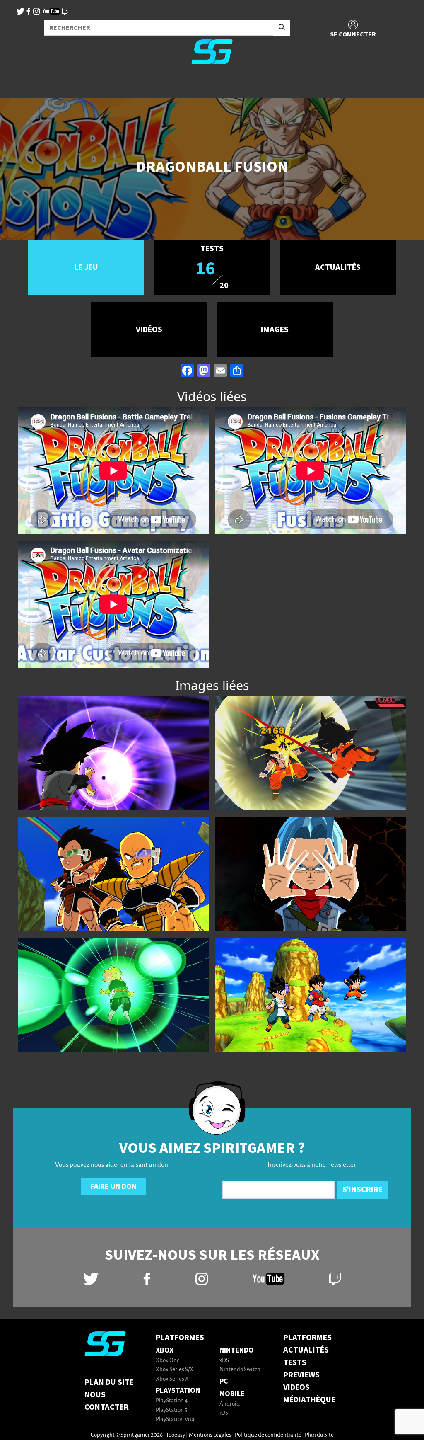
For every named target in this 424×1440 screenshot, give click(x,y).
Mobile (232, 1394)
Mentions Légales (210, 1435)
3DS (224, 1361)
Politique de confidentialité (268, 1435)
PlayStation (178, 1390)
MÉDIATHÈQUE (309, 1400)
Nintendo (236, 1350)
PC (223, 1381)
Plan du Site (109, 1382)
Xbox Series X (172, 1379)
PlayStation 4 (172, 1401)
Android (229, 1404)
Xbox (164, 1350)
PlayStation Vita (175, 1419)
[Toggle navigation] (17, 84)
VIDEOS (296, 1387)
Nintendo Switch (239, 1370)
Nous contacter (106, 1401)
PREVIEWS (301, 1375)
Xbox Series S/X (174, 1370)
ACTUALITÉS (306, 1350)
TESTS (294, 1362)
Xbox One (168, 1361)
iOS (223, 1413)
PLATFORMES (307, 1337)
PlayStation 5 (171, 1410)
